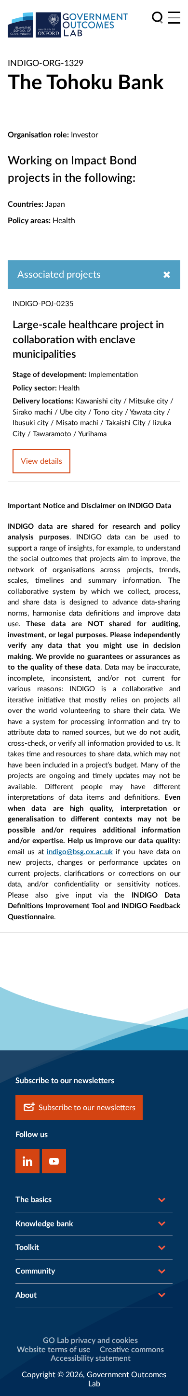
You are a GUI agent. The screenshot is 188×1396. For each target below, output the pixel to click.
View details (41, 461)
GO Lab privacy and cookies (90, 1340)
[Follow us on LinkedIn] (27, 1161)
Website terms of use (54, 1350)
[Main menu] (174, 18)
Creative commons (132, 1350)
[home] (68, 25)
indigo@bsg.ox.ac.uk (80, 852)
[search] (157, 18)
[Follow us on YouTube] (54, 1161)
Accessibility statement (91, 1358)
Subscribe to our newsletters (87, 1108)
